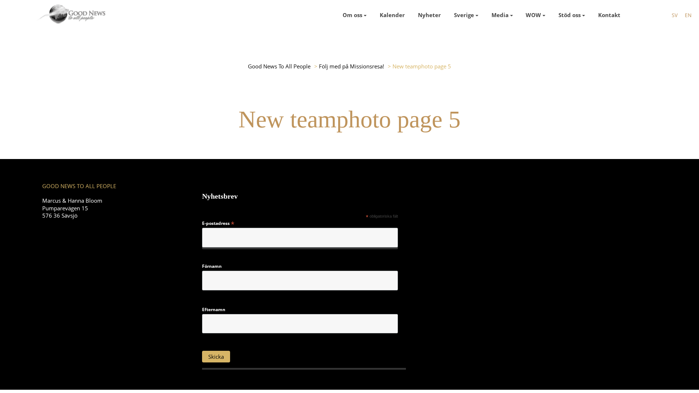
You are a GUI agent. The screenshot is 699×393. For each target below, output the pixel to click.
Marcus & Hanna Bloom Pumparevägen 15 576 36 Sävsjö (72, 208)
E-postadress (218, 223)
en (688, 15)
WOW (533, 15)
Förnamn (212, 266)
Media (500, 15)
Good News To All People (279, 66)
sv (675, 15)
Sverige (464, 15)
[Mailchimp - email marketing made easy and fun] (373, 361)
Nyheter (429, 15)
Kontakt (609, 15)
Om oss (352, 15)
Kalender (392, 15)
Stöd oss (569, 15)
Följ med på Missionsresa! (351, 66)
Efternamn (213, 309)
